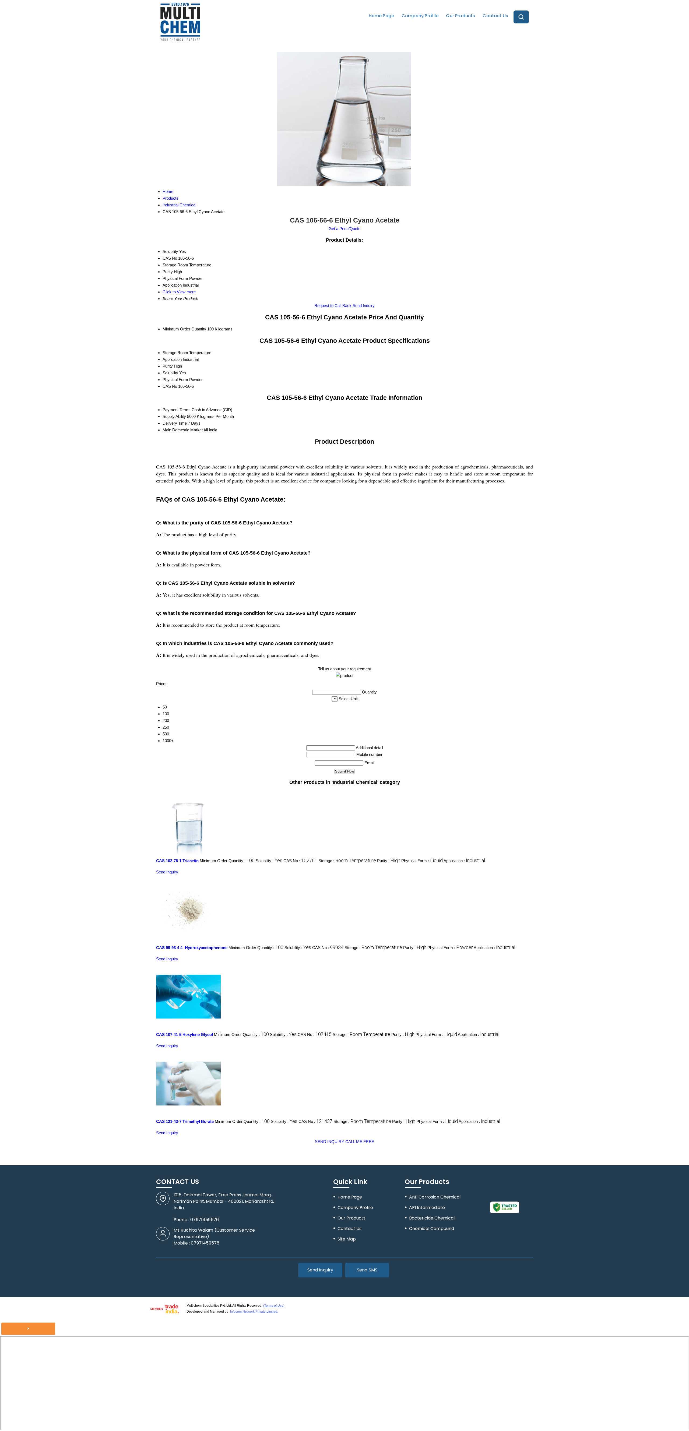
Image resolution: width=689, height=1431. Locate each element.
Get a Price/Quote (344, 228)
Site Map (347, 1239)
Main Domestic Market (183, 430)
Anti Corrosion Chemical (434, 1197)
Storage (169, 352)
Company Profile (420, 16)
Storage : (347, 860)
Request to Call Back (332, 305)
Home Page (381, 16)
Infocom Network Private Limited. (254, 1311)
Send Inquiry (364, 305)
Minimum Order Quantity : (227, 860)
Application (172, 359)
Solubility (170, 373)
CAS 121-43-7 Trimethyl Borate (185, 1121)
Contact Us (495, 16)
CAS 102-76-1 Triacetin (177, 860)
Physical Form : (422, 860)
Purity (168, 366)
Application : (464, 860)
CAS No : (300, 860)
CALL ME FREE (359, 1141)
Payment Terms (177, 409)
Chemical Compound (431, 1228)
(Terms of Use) (273, 1305)
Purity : (388, 860)
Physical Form (175, 379)
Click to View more (179, 292)
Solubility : (269, 860)
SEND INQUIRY (329, 1141)
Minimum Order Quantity (184, 329)
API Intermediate (427, 1207)
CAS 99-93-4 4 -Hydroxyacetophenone (191, 947)
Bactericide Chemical (432, 1218)
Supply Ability (174, 416)
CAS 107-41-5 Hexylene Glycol (184, 1034)
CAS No (170, 386)
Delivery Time (175, 423)
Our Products (460, 16)
